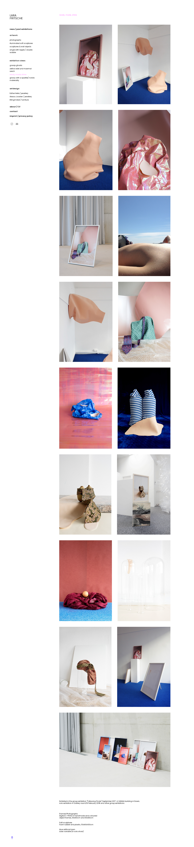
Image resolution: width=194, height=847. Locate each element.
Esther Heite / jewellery (19, 93)
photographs (15, 40)
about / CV (15, 106)
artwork (14, 35)
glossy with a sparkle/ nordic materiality (22, 79)
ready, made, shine (18, 74)
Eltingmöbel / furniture (19, 100)
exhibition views (17, 60)
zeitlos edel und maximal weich (21, 70)
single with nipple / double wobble (21, 51)
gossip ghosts (16, 65)
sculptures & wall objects (20, 46)
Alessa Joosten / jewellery (21, 96)
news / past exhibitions (21, 29)
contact (14, 111)
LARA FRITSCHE (16, 17)
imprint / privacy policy (21, 116)
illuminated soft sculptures (21, 43)
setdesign (14, 88)
